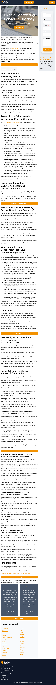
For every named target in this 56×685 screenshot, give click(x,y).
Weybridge (9, 573)
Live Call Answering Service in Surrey (11, 122)
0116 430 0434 (29, 2)
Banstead (22, 636)
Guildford (22, 628)
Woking (4, 641)
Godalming (22, 639)
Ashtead (4, 650)
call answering (14, 48)
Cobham (4, 644)
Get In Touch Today (19, 64)
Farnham (22, 643)
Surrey (4, 639)
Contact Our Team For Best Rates (19, 203)
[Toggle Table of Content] (14, 69)
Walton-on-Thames (25, 573)
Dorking (22, 634)
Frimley (21, 632)
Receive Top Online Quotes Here (19, 577)
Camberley (5, 652)
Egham (18, 573)
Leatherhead (5, 648)
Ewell (21, 630)
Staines (14, 573)
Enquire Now (19, 333)
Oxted (21, 654)
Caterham (22, 647)
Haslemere (22, 652)
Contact (52, 2)
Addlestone (3, 573)
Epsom (4, 654)
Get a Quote (18, 27)
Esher (3, 646)
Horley (21, 650)
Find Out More (19, 451)
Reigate (22, 641)
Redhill (21, 645)
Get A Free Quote (19, 618)
